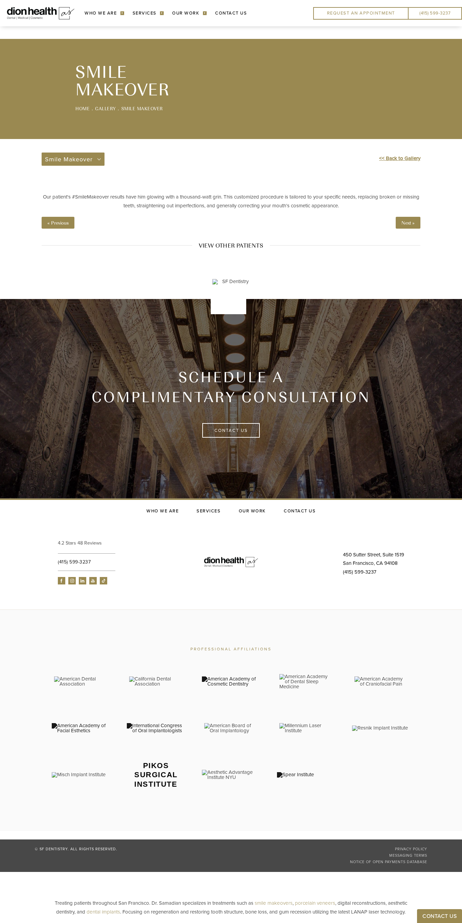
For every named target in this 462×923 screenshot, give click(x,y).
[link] (100, 543)
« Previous (58, 222)
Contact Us (231, 13)
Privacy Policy (411, 849)
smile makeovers (274, 903)
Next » (408, 222)
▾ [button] (122, 13)
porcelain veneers (315, 903)
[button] (61, 580)
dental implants (103, 912)
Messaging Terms (408, 855)
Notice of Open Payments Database (388, 862)
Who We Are (101, 13)
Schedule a (231, 386)
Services (145, 13)
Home (82, 108)
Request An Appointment (361, 13)
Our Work (185, 13)
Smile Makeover (142, 108)
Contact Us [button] (439, 916)
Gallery (105, 108)
